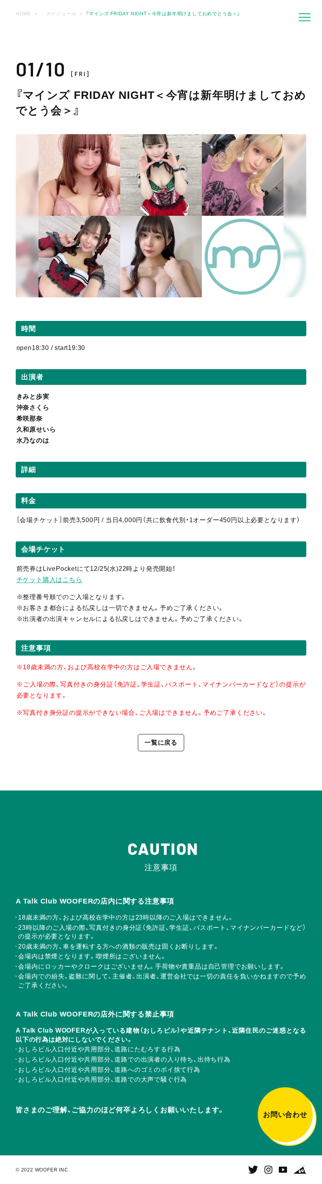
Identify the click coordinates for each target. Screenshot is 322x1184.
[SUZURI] (299, 1170)
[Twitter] (253, 1170)
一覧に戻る (161, 742)
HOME (23, 13)
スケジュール (61, 13)
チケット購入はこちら (49, 579)
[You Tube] (283, 1170)
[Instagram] (268, 1170)
